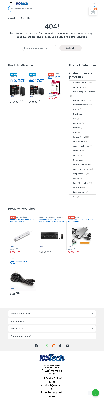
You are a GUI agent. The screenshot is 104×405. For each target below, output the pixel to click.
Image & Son (79, 137)
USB (74, 197)
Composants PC (80, 100)
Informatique (79, 141)
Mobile (76, 155)
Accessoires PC (80, 82)
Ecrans (76, 109)
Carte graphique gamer (84, 92)
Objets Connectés (81, 164)
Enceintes (77, 114)
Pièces (76, 178)
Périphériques (79, 174)
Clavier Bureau (44, 217)
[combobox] (48, 9)
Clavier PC (54, 217)
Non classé (78, 160)
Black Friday (78, 87)
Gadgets (77, 123)
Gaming (76, 128)
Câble (12, 259)
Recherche (71, 48)
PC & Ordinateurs (81, 169)
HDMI (75, 132)
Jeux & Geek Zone (81, 146)
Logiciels (77, 151)
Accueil (11, 18)
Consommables (80, 105)
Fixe (74, 118)
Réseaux (77, 187)
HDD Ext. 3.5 (14, 77)
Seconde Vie (78, 192)
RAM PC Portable (80, 183)
